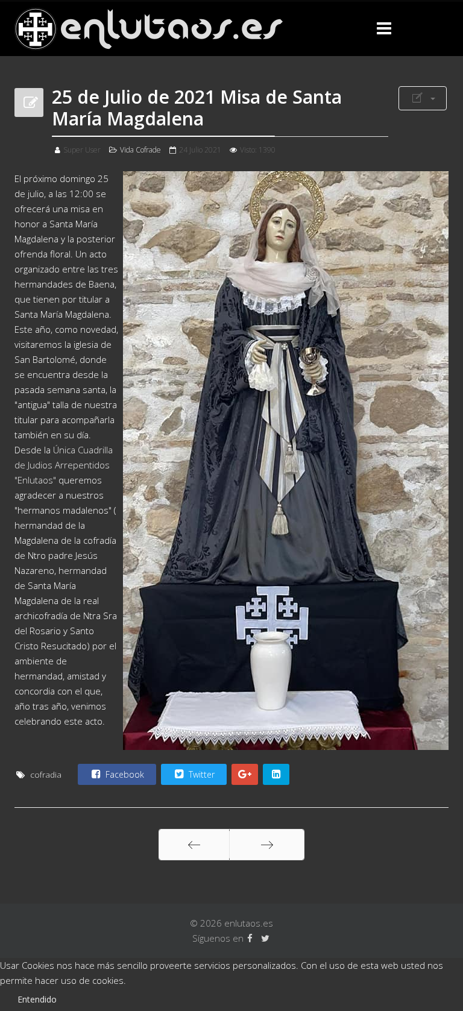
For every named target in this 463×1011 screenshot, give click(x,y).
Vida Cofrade (140, 150)
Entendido (37, 999)
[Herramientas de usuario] (422, 98)
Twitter (200, 774)
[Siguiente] (267, 845)
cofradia (45, 774)
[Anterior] (194, 845)
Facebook (123, 774)
